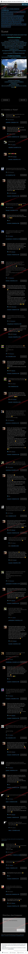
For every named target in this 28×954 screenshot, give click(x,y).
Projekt (10, 20)
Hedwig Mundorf (10, 323)
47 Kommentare (5, 10)
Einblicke (4, 14)
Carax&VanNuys (9, 662)
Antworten (23, 122)
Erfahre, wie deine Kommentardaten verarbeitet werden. (12, 935)
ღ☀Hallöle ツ (5, 4)
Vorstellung (17, 22)
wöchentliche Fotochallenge (18, 24)
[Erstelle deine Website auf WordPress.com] (14, 1)
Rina (6, 737)
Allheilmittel (11, 12)
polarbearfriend (9, 583)
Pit (6, 175)
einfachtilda (8, 122)
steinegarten (8, 698)
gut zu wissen (10, 9)
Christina (7, 867)
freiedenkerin (8, 423)
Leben (20, 18)
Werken (4, 26)
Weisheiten (16, 9)
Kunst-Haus (15, 18)
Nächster (23, 100)
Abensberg (4, 12)
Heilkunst (20, 16)
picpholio (7, 770)
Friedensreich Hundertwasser (9, 16)
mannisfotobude (9, 238)
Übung (18, 12)
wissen (8, 26)
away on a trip (8, 894)
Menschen (4, 20)
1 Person (13, 134)
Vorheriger (5, 100)
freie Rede (10, 14)
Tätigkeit (10, 22)
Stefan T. (7, 801)
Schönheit (4, 22)
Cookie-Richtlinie (11, 948)
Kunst (9, 18)
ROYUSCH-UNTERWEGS (18, 20)
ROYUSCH (7, 280)
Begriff (23, 12)
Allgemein (3, 9)
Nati (6, 356)
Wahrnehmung (5, 24)
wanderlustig (8, 470)
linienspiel (8, 210)
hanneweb (9, 136)
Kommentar (20, 930)
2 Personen (12, 119)
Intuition (4, 18)
